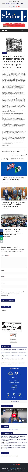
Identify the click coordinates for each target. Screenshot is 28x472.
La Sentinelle (12, 70)
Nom (3, 270)
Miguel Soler (3, 436)
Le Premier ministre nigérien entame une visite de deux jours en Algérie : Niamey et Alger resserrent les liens (13, 363)
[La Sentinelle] (2, 30)
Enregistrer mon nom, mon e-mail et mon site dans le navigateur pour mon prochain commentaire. (12, 293)
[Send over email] (1, 238)
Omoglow (3, 445)
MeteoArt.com (16, 401)
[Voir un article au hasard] (25, 30)
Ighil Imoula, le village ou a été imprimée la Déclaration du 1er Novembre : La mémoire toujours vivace (15, 154)
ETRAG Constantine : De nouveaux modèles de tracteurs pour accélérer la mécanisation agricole (13, 437)
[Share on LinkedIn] (1, 236)
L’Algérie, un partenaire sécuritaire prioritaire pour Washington (14, 178)
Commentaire (5, 255)
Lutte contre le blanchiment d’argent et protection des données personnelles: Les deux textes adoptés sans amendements (12, 232)
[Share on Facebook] (1, 230)
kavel (2, 439)
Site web (3, 283)
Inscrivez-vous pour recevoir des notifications (9, 429)
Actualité (4, 52)
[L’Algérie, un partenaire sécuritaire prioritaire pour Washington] (14, 162)
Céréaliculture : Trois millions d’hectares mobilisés (16, 445)
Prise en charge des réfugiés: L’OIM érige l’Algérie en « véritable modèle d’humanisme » (13, 204)
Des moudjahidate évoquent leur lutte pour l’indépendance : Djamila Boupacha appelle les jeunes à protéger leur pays (14, 151)
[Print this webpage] (1, 241)
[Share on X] (1, 233)
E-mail (3, 276)
